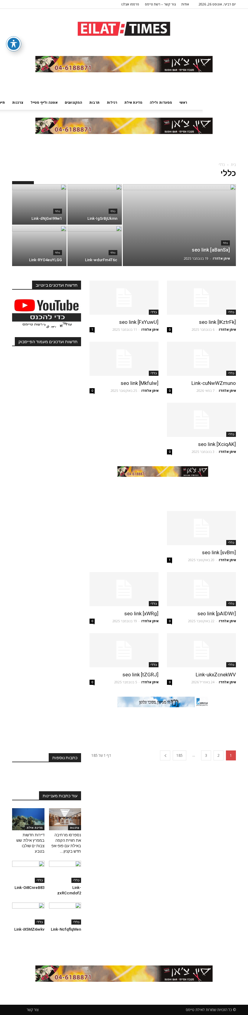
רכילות (112, 102)
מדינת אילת (133, 102)
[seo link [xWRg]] (124, 589)
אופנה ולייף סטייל (44, 102)
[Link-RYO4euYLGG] (39, 246)
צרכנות (17, 102)
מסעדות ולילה (161, 102)
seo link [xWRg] (141, 613)
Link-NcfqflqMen (66, 929)
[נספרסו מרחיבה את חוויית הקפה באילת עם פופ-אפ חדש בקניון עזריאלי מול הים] (65, 819)
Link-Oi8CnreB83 (29, 887)
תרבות (94, 102)
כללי (225, 243)
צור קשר (33, 1009)
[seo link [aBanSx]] (179, 233)
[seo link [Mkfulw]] (124, 359)
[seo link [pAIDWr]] (201, 589)
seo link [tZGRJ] (140, 675)
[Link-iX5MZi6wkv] (28, 914)
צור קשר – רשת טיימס (160, 4)
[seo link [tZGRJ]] (124, 650)
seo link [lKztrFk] (217, 322)
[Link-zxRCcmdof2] (65, 872)
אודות (185, 4)
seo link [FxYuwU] (138, 322)
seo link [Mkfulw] (139, 383)
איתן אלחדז (221, 258)
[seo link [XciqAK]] (201, 420)
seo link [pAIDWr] (216, 613)
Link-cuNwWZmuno (213, 383)
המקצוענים (73, 102)
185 (179, 755)
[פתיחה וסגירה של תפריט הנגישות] (13, 44)
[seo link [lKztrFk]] (201, 298)
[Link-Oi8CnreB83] (28, 872)
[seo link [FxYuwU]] (124, 298)
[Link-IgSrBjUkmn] (94, 204)
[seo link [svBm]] (201, 528)
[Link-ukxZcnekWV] (201, 650)
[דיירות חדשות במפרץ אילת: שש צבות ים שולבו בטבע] (28, 819)
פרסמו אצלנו (130, 4)
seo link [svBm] (219, 552)
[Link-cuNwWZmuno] (201, 359)
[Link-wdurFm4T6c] (94, 246)
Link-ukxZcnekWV (216, 675)
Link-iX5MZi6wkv (29, 929)
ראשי (183, 102)
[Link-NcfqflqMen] (65, 914)
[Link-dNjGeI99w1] (39, 204)
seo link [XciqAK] (217, 444)
